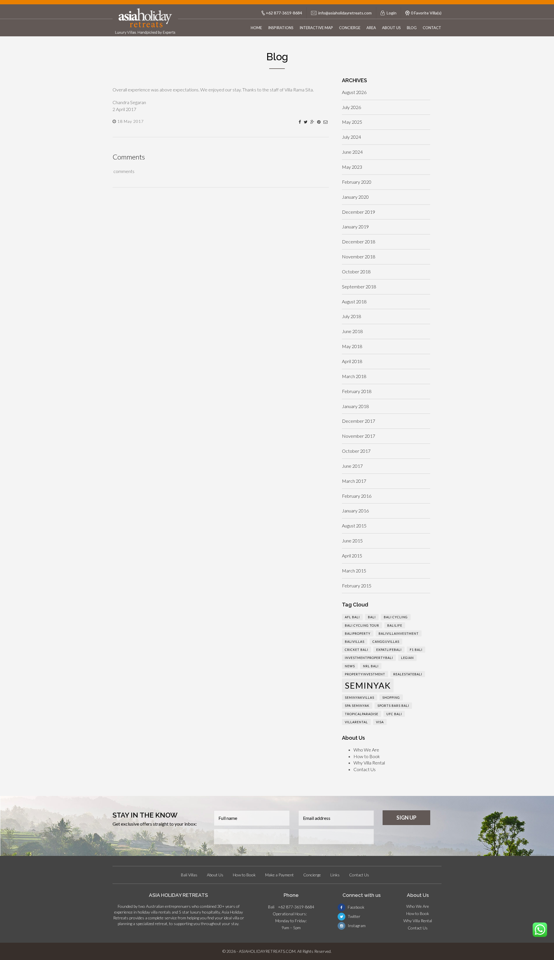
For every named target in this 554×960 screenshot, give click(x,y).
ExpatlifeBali (389, 649)
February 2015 (356, 585)
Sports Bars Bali (393, 705)
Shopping (391, 697)
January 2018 (355, 406)
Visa (380, 722)
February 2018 (356, 391)
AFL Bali (352, 617)
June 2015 (352, 540)
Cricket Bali (356, 649)
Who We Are (366, 749)
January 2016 (355, 510)
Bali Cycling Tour (362, 625)
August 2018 (354, 301)
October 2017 (356, 451)
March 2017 (354, 481)
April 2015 (352, 555)
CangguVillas (386, 641)
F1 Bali (416, 649)
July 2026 (351, 107)
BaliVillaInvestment (399, 633)
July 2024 (351, 137)
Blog (412, 27)
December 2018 (358, 241)
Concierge (349, 27)
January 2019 (355, 226)
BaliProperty (357, 633)
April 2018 (352, 361)
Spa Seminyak (357, 705)
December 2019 (358, 212)
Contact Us (364, 769)
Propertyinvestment (365, 674)
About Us (391, 27)
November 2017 (358, 436)
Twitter (353, 916)
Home (256, 27)
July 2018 (351, 316)
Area (371, 27)
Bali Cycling (396, 617)
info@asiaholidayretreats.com (345, 12)
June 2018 (352, 331)
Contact (432, 27)
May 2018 (352, 346)
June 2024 (352, 152)
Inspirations (280, 27)
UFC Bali (394, 714)
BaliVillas (354, 641)
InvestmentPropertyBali (369, 658)
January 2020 (355, 197)
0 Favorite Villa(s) (426, 12)
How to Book (366, 756)
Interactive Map (316, 27)
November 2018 (358, 256)
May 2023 (352, 167)
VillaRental (356, 722)
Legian (407, 658)
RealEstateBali (407, 674)
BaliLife (394, 625)
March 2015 (354, 570)
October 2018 (356, 271)
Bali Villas (189, 874)
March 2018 (354, 376)
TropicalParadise (361, 714)
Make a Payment (279, 874)
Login (391, 12)
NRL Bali (371, 666)
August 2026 (354, 92)
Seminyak (368, 685)
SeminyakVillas (359, 697)
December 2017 (358, 421)
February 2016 (356, 496)
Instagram (356, 925)
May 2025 (352, 122)
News (350, 666)
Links (335, 874)
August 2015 (354, 525)
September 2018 (359, 286)
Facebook (355, 907)
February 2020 (356, 182)
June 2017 (352, 466)
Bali (372, 617)
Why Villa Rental (369, 762)
